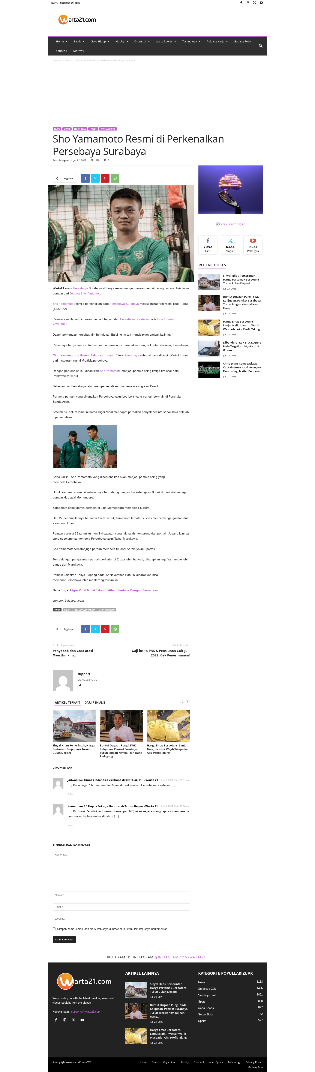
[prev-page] (182, 702)
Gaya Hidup (98, 41)
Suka (208, 238)
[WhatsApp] (115, 178)
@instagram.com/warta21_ (181, 957)
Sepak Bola (80, 129)
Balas (70, 794)
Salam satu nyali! (103, 355)
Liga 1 (67, 609)
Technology (189, 41)
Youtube (61, 51)
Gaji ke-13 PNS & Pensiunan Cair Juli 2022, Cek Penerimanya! (161, 653)
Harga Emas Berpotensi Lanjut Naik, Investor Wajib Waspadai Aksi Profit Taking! (167, 749)
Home (60, 41)
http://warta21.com (87, 680)
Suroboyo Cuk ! (208, 988)
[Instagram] (247, 3)
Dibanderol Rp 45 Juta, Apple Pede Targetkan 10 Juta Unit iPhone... (242, 346)
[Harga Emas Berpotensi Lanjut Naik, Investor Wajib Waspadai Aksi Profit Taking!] (168, 726)
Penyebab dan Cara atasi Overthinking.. (73, 653)
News (68, 60)
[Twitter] (254, 3)
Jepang (75, 293)
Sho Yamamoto (91, 293)
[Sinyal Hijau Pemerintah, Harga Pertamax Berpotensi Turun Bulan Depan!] (74, 726)
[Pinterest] (105, 178)
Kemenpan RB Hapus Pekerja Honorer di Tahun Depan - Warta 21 (113, 806)
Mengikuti (230, 238)
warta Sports (164, 41)
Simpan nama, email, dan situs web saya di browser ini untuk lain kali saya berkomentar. (112, 929)
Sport (67, 129)
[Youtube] (261, 3)
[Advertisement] (158, 95)
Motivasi (78, 51)
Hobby (120, 41)
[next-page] (188, 702)
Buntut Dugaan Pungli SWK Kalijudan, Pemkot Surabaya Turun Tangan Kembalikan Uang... (242, 302)
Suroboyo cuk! (207, 995)
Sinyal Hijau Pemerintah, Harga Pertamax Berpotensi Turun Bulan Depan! (74, 749)
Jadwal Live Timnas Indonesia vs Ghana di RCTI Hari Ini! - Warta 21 (113, 780)
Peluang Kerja (215, 41)
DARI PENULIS (94, 702)
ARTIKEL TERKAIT (67, 702)
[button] (260, 46)
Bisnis (77, 41)
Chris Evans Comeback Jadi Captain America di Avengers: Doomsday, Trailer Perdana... (242, 367)
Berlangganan (253, 240)
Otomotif (140, 41)
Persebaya (131, 355)
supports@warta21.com (85, 1011)
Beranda (57, 60)
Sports (202, 1020)
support (66, 160)
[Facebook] (241, 3)
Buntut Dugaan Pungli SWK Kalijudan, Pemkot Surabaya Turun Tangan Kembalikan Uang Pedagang (121, 750)
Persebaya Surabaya (124, 303)
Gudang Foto (242, 41)
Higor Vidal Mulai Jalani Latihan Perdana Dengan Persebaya (114, 590)
